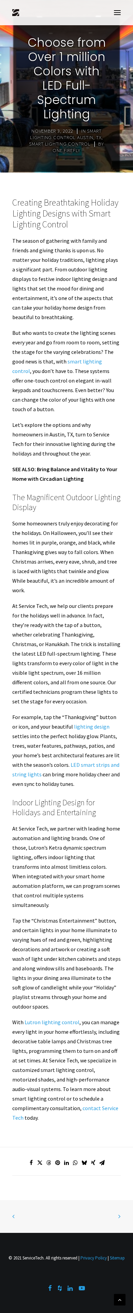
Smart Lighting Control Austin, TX (66, 134)
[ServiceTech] (15, 12)
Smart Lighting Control (60, 143)
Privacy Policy (93, 1258)
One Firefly (66, 150)
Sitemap (117, 1258)
